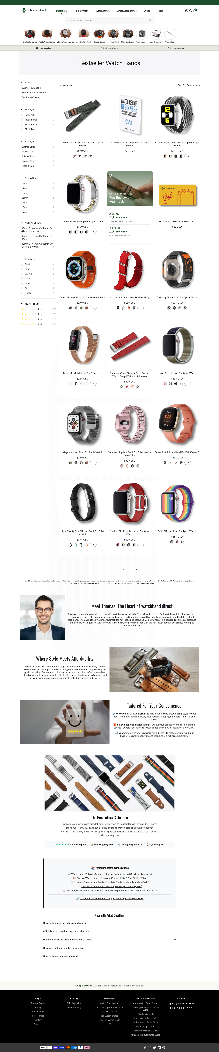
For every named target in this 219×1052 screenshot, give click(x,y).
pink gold (87, 463)
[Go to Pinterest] (163, 1048)
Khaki (74, 156)
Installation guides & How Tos (109, 1007)
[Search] (150, 20)
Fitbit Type (29, 109)
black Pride (172, 542)
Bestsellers (61, 10)
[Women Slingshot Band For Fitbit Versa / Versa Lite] (130, 425)
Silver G (87, 232)
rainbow (81, 463)
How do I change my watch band (109, 956)
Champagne (81, 384)
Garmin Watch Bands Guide (145, 1018)
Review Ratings (31, 304)
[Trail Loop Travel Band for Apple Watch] (177, 270)
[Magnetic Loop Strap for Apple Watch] (82, 425)
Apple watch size (32, 223)
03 (128, 308)
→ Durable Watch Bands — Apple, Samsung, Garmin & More (111, 898)
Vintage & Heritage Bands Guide (145, 1035)
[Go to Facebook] (144, 1048)
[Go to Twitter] (154, 1048)
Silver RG (81, 232)
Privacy (38, 1007)
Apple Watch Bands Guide (145, 1003)
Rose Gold (127, 466)
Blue (85, 156)
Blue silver (138, 387)
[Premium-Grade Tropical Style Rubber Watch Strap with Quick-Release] (130, 346)
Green (90, 156)
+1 (93, 384)
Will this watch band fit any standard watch (109, 931)
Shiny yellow (81, 308)
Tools (160, 10)
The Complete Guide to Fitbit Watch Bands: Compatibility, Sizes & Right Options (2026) (111, 890)
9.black (176, 156)
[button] (189, 85)
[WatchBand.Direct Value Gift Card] (177, 194)
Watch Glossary (109, 1011)
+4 (140, 308)
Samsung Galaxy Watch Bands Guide (145, 1008)
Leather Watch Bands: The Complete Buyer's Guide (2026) (111, 886)
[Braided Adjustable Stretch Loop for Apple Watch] (177, 115)
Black (174, 308)
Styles (147, 10)
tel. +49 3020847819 (181, 1008)
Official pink (176, 463)
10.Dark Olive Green (181, 156)
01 (118, 308)
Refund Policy (38, 1011)
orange (87, 545)
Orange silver (132, 387)
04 (134, 308)
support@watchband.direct (181, 1003)
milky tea (76, 308)
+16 (93, 308)
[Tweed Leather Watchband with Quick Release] (82, 115)
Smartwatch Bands (127, 10)
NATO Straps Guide (145, 1026)
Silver (76, 232)
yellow (123, 545)
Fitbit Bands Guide (145, 1014)
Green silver (122, 387)
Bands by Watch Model (109, 1020)
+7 (93, 463)
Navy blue (181, 463)
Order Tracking (74, 1007)
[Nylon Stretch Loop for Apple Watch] (177, 346)
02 (123, 308)
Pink (71, 384)
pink (134, 545)
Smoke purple (71, 308)
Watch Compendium (109, 1003)
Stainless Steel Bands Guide (145, 1031)
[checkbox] (38, 87)
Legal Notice (38, 1016)
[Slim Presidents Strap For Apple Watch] (82, 194)
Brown (80, 156)
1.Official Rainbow (165, 156)
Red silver (127, 387)
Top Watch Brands (109, 1016)
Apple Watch (81, 10)
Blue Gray (185, 308)
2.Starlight (170, 156)
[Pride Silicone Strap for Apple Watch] (177, 504)
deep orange (87, 308)
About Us (38, 1024)
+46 (187, 384)
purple (170, 384)
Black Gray (169, 308)
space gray (76, 463)
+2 (188, 463)
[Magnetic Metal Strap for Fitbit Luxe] (82, 346)
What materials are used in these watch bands (109, 939)
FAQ (110, 1024)
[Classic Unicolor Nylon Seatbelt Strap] (130, 270)
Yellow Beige (180, 308)
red (118, 545)
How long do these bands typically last (109, 948)
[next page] (136, 569)
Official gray (170, 463)
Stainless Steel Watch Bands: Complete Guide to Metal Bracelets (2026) (111, 882)
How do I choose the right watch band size (109, 923)
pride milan (177, 542)
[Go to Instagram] (149, 1048)
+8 (93, 545)
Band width (30, 178)
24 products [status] (65, 85)
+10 (187, 156)
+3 (93, 232)
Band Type (29, 141)
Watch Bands (103, 10)
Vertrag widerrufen (83, 985)
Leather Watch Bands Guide (145, 1022)
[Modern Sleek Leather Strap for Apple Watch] (130, 504)
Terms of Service (38, 1003)
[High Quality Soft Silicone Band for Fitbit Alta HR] (82, 504)
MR (165, 384)
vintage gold (71, 463)
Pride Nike (182, 542)
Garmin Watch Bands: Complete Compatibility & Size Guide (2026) (111, 878)
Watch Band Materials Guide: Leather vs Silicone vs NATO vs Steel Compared (111, 873)
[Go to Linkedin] (159, 1048)
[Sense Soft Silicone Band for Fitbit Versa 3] (177, 425)
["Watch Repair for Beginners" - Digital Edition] (130, 115)
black (71, 545)
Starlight (71, 232)
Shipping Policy (74, 1003)
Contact (38, 1020)
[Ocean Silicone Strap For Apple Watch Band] (82, 270)
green (76, 545)
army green (81, 545)
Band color (29, 259)
